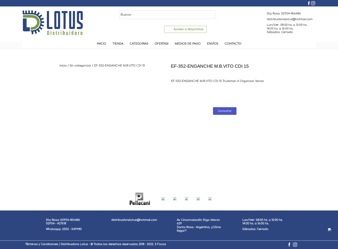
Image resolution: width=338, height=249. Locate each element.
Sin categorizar (80, 65)
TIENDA (117, 43)
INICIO (101, 43)
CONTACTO (233, 43)
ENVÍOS (212, 43)
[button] (224, 111)
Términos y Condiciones (41, 244)
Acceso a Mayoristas (189, 29)
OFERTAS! (161, 43)
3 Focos (160, 244)
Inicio (63, 65)
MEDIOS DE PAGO (188, 43)
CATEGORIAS (139, 43)
